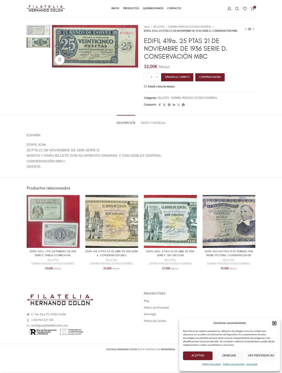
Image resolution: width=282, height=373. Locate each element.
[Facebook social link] (160, 104)
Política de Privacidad (156, 307)
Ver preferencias (261, 355)
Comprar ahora (210, 77)
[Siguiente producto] (253, 29)
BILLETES (159, 27)
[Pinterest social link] (169, 104)
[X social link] (164, 104)
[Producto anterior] (246, 29)
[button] (274, 323)
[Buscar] (237, 8)
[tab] (126, 121)
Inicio (147, 27)
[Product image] (53, 221)
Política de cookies (211, 364)
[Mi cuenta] (229, 8)
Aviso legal (252, 364)
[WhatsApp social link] (178, 104)
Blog (146, 301)
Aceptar (197, 355)
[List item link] (82, 320)
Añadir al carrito (177, 77)
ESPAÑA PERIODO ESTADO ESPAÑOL (190, 27)
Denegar (229, 355)
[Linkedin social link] (174, 104)
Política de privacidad (234, 364)
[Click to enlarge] (59, 60)
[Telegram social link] (183, 104)
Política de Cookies (155, 321)
